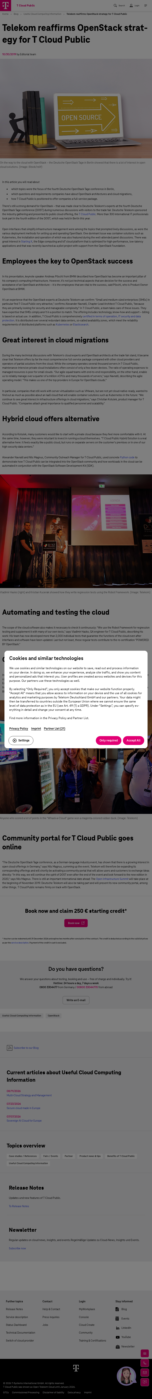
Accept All (134, 740)
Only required (109, 740)
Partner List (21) (54, 729)
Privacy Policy (18, 729)
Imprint (36, 729)
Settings (23, 740)
